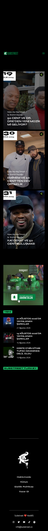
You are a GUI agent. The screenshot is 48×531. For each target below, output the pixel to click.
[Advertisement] (24, 24)
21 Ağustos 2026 (23, 327)
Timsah (22, 111)
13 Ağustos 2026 (23, 357)
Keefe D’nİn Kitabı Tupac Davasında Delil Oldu (28, 351)
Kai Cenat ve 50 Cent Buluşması (21, 242)
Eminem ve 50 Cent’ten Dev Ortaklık (18, 181)
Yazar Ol (24, 491)
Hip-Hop (15, 111)
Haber (9, 111)
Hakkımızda (24, 477)
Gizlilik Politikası (23, 486)
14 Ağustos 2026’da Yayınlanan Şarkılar (29, 336)
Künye (24, 482)
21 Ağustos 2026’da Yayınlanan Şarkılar (29, 321)
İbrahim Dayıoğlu (16, 114)
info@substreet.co (24, 526)
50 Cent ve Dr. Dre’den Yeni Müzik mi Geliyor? (23, 121)
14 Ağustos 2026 (23, 342)
